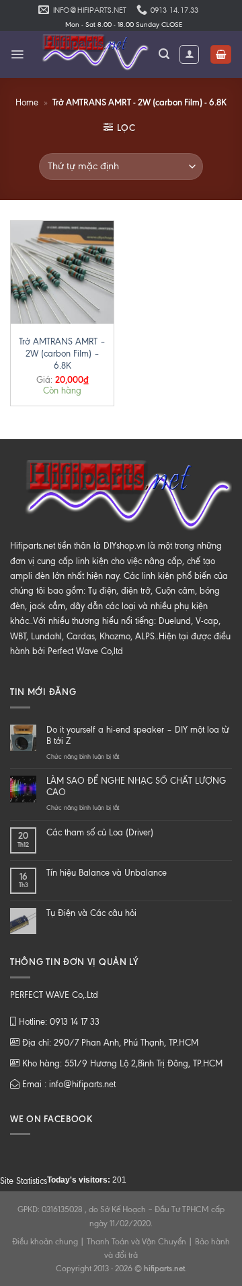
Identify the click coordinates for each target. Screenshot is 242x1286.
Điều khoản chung (45, 1241)
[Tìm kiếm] (164, 54)
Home (26, 102)
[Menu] (17, 54)
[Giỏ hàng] (220, 54)
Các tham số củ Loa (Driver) (99, 832)
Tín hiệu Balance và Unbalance (106, 873)
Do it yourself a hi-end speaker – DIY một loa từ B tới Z (137, 735)
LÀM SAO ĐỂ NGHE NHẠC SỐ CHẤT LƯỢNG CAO (136, 786)
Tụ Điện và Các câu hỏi (91, 913)
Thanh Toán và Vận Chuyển (136, 1241)
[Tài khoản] (189, 54)
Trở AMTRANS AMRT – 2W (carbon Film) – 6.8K (62, 353)
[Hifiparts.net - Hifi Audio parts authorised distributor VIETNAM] (91, 54)
